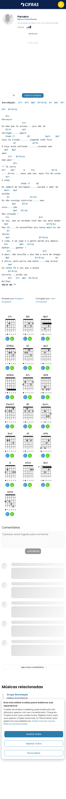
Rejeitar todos (33, 743)
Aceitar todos (33, 734)
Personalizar (33, 753)
